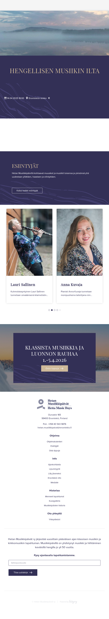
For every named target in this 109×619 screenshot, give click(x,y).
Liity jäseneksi (54, 473)
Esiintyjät (54, 446)
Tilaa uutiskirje (21, 572)
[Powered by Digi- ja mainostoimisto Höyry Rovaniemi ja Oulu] (68, 601)
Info (54, 458)
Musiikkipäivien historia (54, 505)
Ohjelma (54, 435)
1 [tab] (49, 310)
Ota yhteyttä (54, 513)
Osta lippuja (52, 368)
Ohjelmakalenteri (54, 441)
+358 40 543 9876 (57, 424)
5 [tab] (60, 310)
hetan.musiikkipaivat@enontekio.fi (55, 427)
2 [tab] (52, 310)
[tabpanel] (29, 256)
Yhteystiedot (54, 519)
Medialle (54, 482)
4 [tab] (57, 310)
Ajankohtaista (54, 464)
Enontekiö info (54, 478)
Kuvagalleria (54, 501)
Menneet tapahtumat (54, 496)
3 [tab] (54, 310)
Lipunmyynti (54, 469)
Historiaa (54, 490)
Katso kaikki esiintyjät (27, 190)
